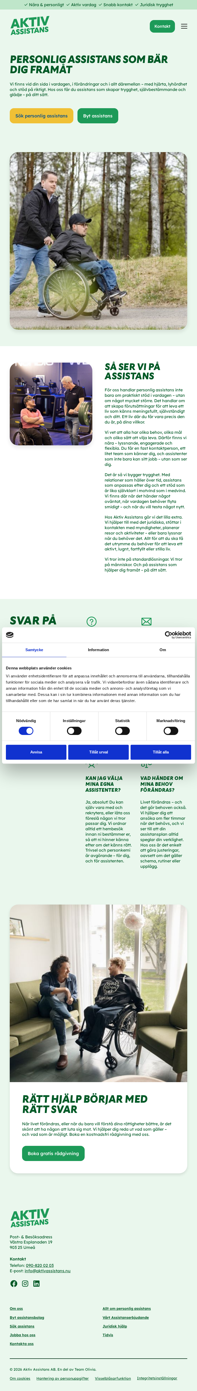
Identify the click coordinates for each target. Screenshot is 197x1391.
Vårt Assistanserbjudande (126, 1317)
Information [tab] (98, 650)
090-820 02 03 (40, 1265)
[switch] (74, 731)
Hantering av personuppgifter (62, 1378)
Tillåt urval (98, 752)
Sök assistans (22, 1326)
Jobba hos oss (22, 1335)
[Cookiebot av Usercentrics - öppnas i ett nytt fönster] (168, 635)
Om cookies (20, 1378)
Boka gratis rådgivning (53, 1153)
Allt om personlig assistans (127, 1308)
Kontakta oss (22, 1343)
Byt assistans (98, 115)
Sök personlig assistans (41, 115)
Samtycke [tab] (34, 650)
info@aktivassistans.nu (48, 1270)
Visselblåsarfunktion (113, 1378)
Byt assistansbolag (27, 1317)
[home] (30, 26)
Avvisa (36, 752)
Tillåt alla (161, 752)
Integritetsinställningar (157, 1378)
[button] (183, 26)
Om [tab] (163, 650)
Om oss (16, 1308)
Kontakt (162, 26)
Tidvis (108, 1335)
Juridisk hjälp (115, 1326)
